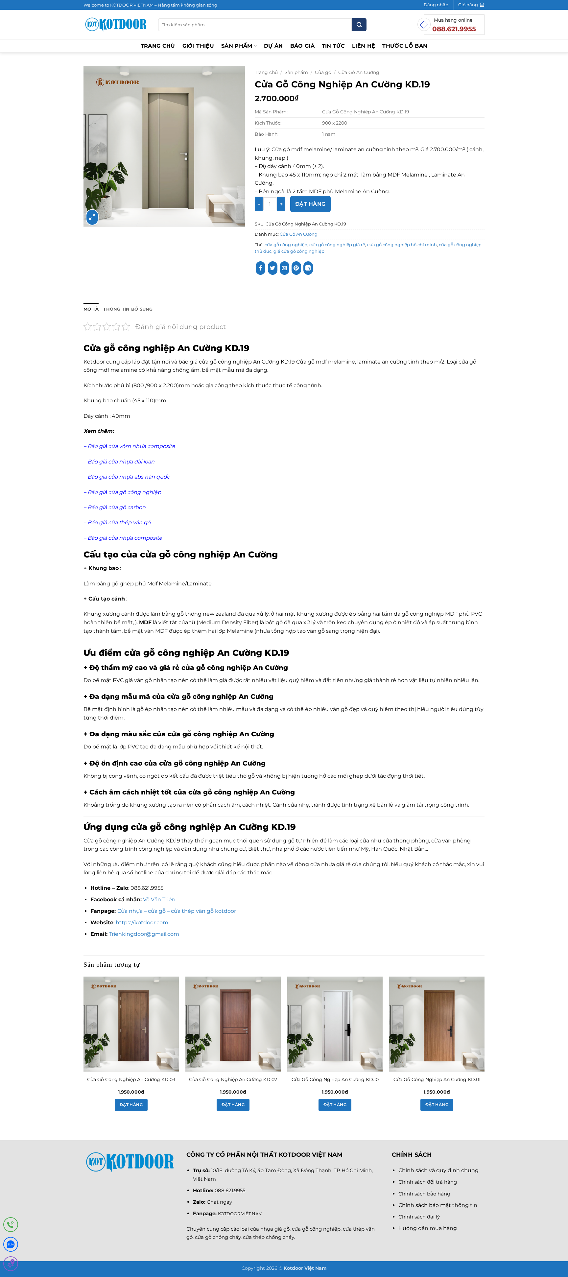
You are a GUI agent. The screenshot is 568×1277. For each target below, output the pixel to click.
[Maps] (10, 1265)
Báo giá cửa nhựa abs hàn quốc (129, 477)
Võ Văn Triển (160, 899)
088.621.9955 (230, 1190)
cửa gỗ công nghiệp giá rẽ (337, 244)
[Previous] (84, 1050)
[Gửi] (359, 24)
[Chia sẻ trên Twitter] (272, 268)
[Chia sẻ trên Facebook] (260, 268)
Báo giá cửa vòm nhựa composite (131, 446)
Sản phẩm (236, 46)
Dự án (273, 46)
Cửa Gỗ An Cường (358, 72)
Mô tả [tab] (91, 309)
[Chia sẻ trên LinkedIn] (308, 268)
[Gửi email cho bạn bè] (284, 268)
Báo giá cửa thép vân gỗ (119, 522)
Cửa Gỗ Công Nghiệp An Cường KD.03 (131, 1079)
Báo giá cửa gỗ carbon (116, 507)
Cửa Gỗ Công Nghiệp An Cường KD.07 (233, 1079)
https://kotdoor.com (142, 922)
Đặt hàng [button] (131, 1104)
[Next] (484, 1050)
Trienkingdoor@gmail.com (144, 934)
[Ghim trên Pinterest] (296, 268)
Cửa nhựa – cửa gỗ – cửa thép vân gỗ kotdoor (176, 911)
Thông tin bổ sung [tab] (128, 309)
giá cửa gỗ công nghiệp (298, 251)
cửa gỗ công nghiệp (286, 244)
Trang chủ (158, 46)
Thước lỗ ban (404, 46)
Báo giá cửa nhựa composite (125, 538)
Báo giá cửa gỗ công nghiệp (124, 492)
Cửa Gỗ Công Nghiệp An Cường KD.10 (335, 1079)
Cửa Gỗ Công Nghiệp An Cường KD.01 (437, 1079)
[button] (436, 5)
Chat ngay (219, 1202)
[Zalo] (10, 1245)
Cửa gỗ (323, 72)
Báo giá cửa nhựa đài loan (120, 462)
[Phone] (10, 1226)
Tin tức (333, 46)
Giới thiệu (198, 46)
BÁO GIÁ (302, 46)
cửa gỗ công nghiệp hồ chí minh (402, 244)
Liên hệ (363, 46)
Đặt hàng (310, 204)
